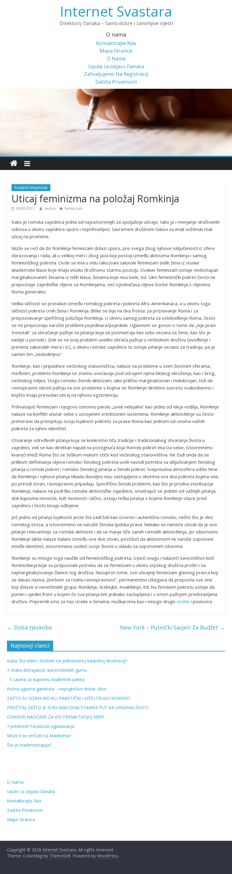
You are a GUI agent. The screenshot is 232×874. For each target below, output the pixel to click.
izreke (183, 601)
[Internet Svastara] (14, 163)
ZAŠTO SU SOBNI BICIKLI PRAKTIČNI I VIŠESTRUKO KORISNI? (68, 698)
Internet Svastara (116, 11)
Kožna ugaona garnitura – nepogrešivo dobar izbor (57, 689)
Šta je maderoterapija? (29, 745)
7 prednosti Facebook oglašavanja (40, 726)
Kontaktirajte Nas (116, 43)
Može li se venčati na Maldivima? (39, 735)
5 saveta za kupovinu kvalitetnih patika (45, 679)
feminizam (73, 208)
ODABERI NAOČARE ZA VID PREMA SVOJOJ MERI (55, 717)
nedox (50, 208)
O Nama (116, 58)
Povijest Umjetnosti (30, 187)
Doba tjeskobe (29, 627)
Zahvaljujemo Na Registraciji (116, 74)
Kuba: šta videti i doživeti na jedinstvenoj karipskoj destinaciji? (67, 661)
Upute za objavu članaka (116, 66)
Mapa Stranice (116, 50)
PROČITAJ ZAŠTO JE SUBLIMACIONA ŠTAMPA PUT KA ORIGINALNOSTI (77, 707)
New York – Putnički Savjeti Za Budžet (172, 627)
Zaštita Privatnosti (116, 81)
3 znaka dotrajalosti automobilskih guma (47, 670)
